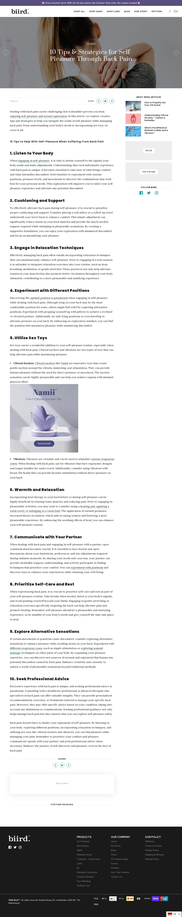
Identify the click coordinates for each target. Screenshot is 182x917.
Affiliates (149, 841)
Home (114, 841)
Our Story (140, 11)
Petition (157, 11)
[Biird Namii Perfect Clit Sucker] (62, 418)
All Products (83, 841)
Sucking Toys (83, 885)
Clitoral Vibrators (85, 876)
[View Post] (133, 106)
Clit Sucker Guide (119, 859)
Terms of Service (153, 845)
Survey (114, 863)
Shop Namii (96, 11)
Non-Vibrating (84, 881)
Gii (78, 868)
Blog (127, 11)
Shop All (79, 11)
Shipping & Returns (154, 854)
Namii (79, 850)
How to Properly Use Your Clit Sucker (155, 103)
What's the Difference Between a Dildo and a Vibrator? (156, 130)
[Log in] (169, 11)
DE (174, 914)
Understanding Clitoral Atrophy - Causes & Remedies (156, 118)
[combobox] (174, 914)
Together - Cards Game (88, 859)
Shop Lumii (113, 11)
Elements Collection (87, 872)
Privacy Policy (152, 850)
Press (114, 854)
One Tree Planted (120, 872)
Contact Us (116, 876)
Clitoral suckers (45, 363)
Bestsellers (83, 845)
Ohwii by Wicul (84, 854)
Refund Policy (152, 859)
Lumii (79, 863)
